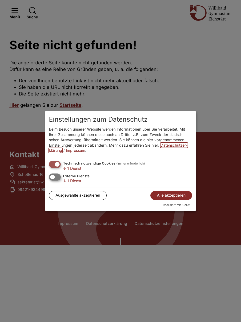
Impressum (75, 150)
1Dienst (72, 168)
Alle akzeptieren (171, 195)
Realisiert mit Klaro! (176, 205)
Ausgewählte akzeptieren (78, 195)
